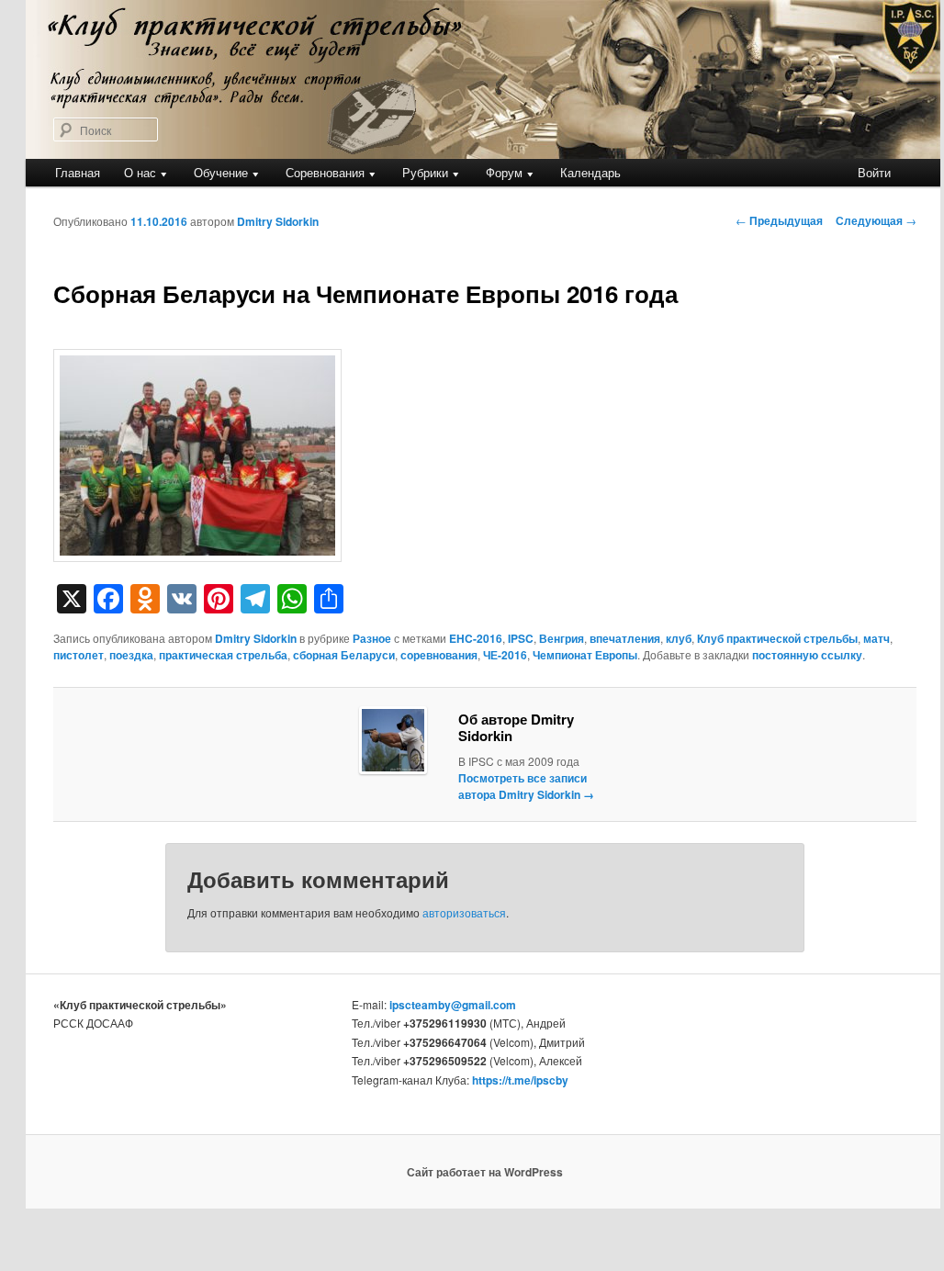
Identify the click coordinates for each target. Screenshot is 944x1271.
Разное (372, 638)
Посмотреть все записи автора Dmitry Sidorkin (526, 786)
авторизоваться (464, 912)
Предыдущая (779, 220)
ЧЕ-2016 (505, 655)
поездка (131, 655)
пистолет (78, 655)
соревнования (439, 655)
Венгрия (561, 638)
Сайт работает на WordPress (485, 1172)
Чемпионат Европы (585, 655)
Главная (77, 172)
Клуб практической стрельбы (777, 638)
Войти (874, 172)
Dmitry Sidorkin (278, 221)
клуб (678, 638)
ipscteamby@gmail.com (452, 1004)
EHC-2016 (475, 638)
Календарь (590, 172)
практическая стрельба (223, 655)
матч (876, 638)
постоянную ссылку (807, 655)
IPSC (521, 638)
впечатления (625, 638)
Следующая (876, 220)
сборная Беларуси (344, 655)
